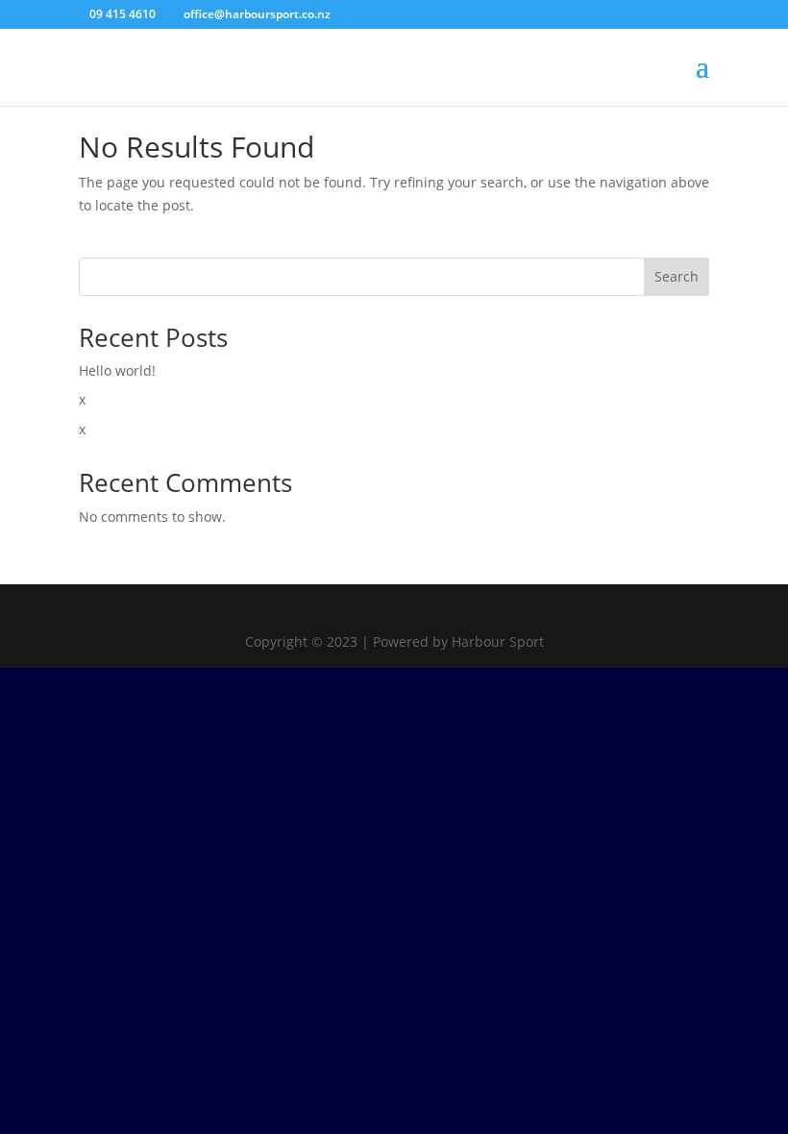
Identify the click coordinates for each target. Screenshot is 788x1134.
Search (676, 276)
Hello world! (117, 370)
